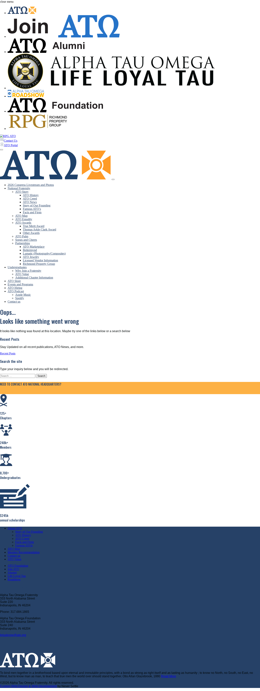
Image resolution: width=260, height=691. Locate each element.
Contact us (14, 301)
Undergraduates (17, 267)
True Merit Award (33, 226)
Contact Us (7, 392)
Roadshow (14, 579)
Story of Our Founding (36, 205)
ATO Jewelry (31, 257)
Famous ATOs (24, 545)
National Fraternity (19, 188)
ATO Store (14, 281)
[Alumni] (134, 46)
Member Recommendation (24, 552)
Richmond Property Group (39, 263)
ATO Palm (21, 236)
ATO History (31, 195)
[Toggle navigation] (113, 179)
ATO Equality (23, 219)
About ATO (15, 528)
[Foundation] (134, 105)
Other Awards (31, 233)
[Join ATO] (134, 26)
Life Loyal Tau (17, 576)
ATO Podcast (16, 291)
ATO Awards (23, 222)
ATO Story (22, 191)
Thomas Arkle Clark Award (39, 229)
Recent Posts (7, 353)
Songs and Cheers (26, 239)
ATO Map (21, 215)
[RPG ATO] (8, 136)
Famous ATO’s (32, 209)
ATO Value (22, 274)
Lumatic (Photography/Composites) (44, 253)
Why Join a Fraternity (28, 270)
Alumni (12, 572)
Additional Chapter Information (34, 277)
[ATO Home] (134, 10)
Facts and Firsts (32, 212)
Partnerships (22, 243)
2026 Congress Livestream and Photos (31, 184)
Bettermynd (30, 250)
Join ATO (13, 569)
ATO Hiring (15, 287)
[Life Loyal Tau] (134, 72)
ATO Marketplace (34, 246)
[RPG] (134, 121)
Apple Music (23, 294)
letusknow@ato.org (13, 635)
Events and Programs (20, 284)
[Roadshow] (134, 94)
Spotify (19, 298)
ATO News (30, 202)
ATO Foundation (18, 565)
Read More (168, 676)
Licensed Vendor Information (40, 260)
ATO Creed (30, 198)
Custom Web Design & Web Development (28, 686)
